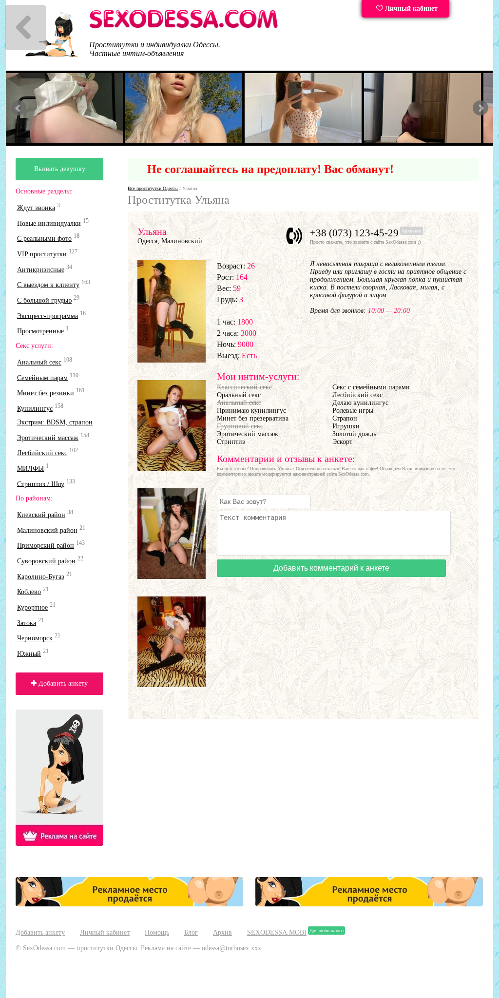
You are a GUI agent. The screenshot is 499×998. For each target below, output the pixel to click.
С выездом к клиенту (48, 284)
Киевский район (41, 514)
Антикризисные (40, 269)
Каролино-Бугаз (40, 576)
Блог (191, 932)
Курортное (32, 607)
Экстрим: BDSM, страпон (55, 422)
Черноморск (35, 638)
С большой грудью (44, 300)
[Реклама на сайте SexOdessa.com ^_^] (130, 904)
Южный (29, 653)
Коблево (29, 591)
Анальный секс (39, 362)
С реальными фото (44, 238)
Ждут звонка (36, 207)
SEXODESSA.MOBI (277, 932)
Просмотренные (40, 331)
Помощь (157, 932)
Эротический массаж (47, 437)
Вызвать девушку (59, 169)
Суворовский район (46, 561)
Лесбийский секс (42, 453)
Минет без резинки (45, 393)
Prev (18, 108)
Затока (26, 622)
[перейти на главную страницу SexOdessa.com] (183, 26)
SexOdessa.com (44, 948)
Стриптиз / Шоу (40, 483)
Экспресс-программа (47, 315)
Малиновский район (47, 530)
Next (480, 108)
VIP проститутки (42, 254)
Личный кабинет (410, 8)
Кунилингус (35, 408)
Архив (222, 932)
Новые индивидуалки (49, 223)
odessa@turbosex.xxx (231, 948)
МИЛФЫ (30, 468)
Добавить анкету (62, 683)
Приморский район (45, 545)
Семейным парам (42, 377)
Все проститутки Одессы (153, 188)
